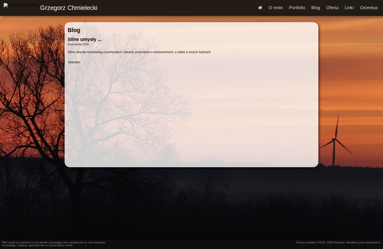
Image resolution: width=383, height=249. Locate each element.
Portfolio (297, 7)
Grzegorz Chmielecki (68, 7)
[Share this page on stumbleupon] (138, 73)
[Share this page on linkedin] (110, 73)
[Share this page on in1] (129, 73)
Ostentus (369, 7)
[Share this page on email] (157, 73)
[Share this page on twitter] (100, 73)
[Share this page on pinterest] (82, 73)
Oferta (332, 7)
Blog (315, 7)
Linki (349, 7)
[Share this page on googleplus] (91, 73)
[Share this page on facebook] (72, 73)
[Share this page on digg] (147, 73)
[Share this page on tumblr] (119, 73)
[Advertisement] (191, 123)
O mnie (276, 7)
